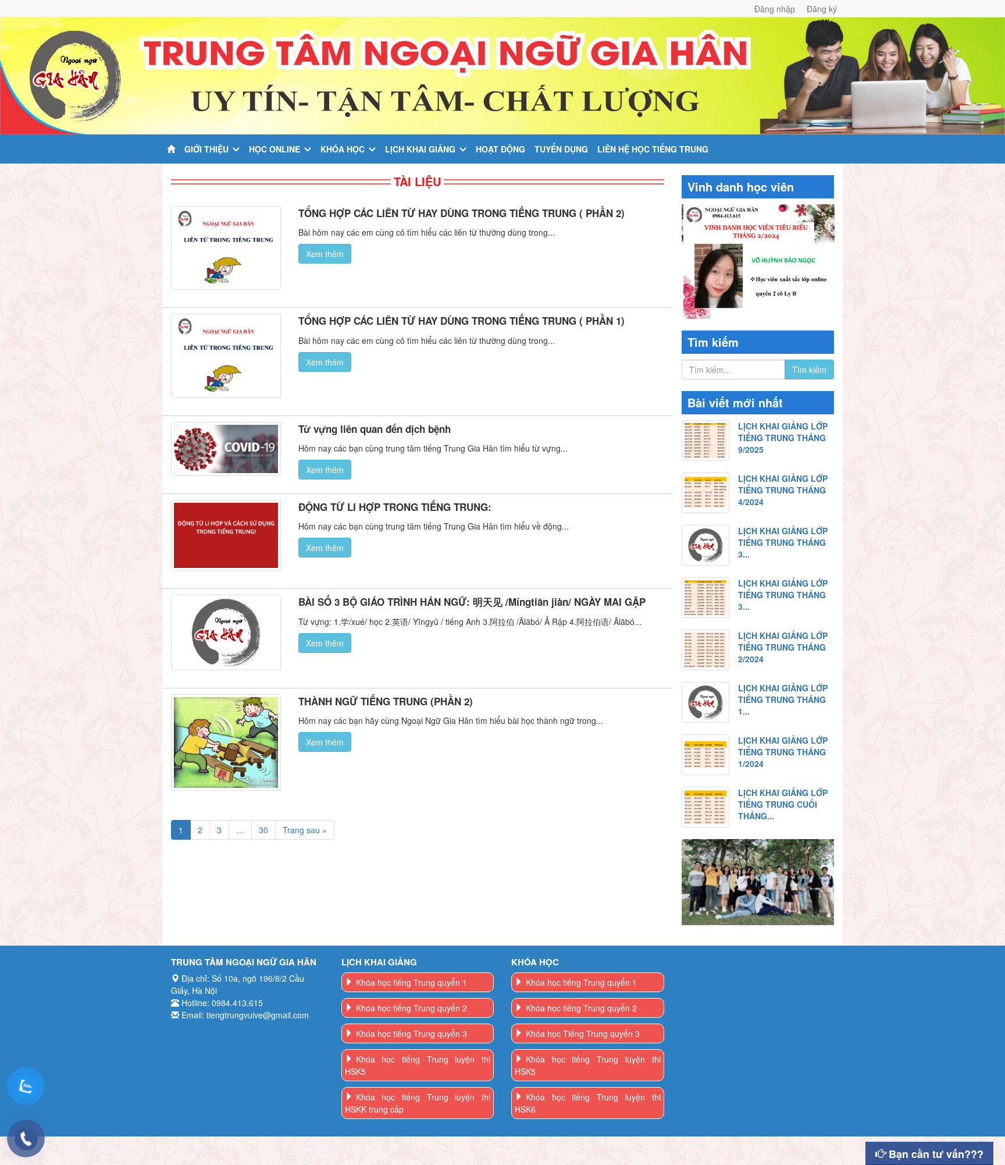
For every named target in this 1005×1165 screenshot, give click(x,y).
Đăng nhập (774, 9)
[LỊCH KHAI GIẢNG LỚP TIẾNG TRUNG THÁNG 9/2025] (706, 440)
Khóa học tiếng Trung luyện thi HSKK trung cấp (418, 1103)
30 (263, 830)
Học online (274, 149)
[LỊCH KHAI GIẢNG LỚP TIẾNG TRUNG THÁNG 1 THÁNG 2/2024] (706, 702)
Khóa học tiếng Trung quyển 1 (411, 982)
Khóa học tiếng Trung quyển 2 (411, 1008)
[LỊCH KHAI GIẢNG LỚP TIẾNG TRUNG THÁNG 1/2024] (706, 754)
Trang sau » (305, 830)
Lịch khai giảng (420, 149)
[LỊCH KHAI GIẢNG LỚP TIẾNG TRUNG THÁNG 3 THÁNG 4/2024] (706, 545)
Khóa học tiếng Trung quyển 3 (411, 1033)
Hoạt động (500, 149)
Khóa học (342, 149)
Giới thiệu (206, 149)
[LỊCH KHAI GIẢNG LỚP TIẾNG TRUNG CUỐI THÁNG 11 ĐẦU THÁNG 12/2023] (706, 807)
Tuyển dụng (561, 149)
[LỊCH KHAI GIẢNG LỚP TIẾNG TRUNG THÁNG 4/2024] (706, 493)
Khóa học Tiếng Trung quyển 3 (583, 1033)
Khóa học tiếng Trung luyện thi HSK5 (418, 1065)
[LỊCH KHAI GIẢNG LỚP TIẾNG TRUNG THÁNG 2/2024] (706, 650)
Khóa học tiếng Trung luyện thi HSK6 (588, 1103)
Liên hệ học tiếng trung (652, 149)
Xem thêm (325, 254)
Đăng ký (822, 9)
